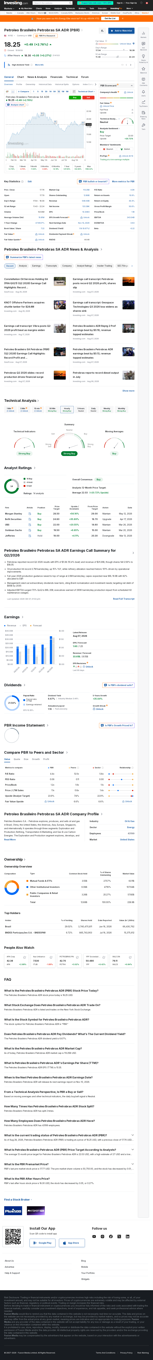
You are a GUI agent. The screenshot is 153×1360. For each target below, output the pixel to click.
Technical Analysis (20, 400)
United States (127, 839)
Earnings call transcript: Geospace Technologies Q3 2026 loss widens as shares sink (95, 306)
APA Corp (11, 956)
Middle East (115, 13)
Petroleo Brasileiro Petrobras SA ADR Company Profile (51, 814)
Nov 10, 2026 (83, 223)
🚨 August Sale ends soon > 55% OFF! (95, 3)
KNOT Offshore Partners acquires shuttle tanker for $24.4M (24, 304)
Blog (83, 1260)
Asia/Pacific (127, 13)
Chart (20, 76)
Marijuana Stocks (82, 13)
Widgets (85, 1279)
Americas (96, 13)
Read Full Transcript (123, 599)
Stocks (9, 13)
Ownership (30, 84)
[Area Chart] (12, 91)
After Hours (30, 13)
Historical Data (45, 84)
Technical (72, 76)
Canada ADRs (67, 13)
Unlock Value (125, 44)
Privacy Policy (126, 1353)
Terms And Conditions (105, 1353)
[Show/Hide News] (74, 91)
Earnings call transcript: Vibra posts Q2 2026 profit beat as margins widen (27, 328)
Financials (56, 76)
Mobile (84, 1267)
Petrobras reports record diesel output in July (96, 374)
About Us (9, 1260)
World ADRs (54, 13)
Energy (130, 827)
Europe (105, 13)
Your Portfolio (88, 1273)
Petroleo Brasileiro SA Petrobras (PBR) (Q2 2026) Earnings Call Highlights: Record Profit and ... (26, 353)
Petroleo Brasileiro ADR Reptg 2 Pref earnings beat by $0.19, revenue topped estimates (94, 330)
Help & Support (12, 1273)
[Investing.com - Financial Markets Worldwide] (16, 3)
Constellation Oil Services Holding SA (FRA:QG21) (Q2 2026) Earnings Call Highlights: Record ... (26, 283)
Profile (19, 84)
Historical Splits (62, 84)
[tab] (10, 409)
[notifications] (141, 2)
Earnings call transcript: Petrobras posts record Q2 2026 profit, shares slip (94, 283)
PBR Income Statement (24, 725)
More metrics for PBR (123, 181)
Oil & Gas (129, 821)
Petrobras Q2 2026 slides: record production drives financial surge (24, 374)
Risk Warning (143, 1353)
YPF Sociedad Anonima (96, 956)
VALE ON (116, 956)
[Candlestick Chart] (7, 91)
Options (75, 84)
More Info (39, 65)
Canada (20, 13)
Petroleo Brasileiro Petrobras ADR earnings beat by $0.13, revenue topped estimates (93, 353)
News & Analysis (37, 76)
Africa (137, 13)
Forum (85, 76)
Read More (10, 839)
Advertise (9, 1267)
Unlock (51, 801)
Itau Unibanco (39, 956)
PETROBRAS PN (67, 956)
